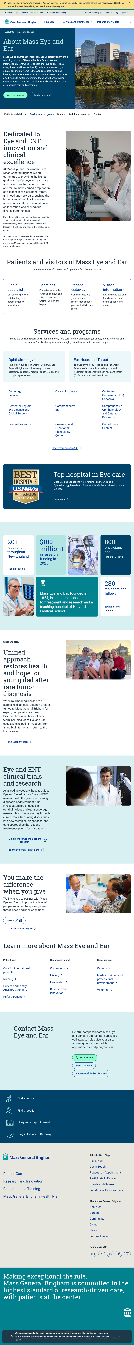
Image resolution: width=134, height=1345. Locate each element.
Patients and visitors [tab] (15, 114)
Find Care (49, 22)
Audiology (15, 393)
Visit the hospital (15, 95)
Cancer (65, 391)
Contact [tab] (98, 114)
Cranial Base (110, 426)
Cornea (19, 424)
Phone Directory (84, 1065)
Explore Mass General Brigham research (25, 840)
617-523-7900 (86, 1057)
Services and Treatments (76, 22)
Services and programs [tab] (42, 114)
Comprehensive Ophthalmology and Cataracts (112, 411)
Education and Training (56, 12)
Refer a (12, 996)
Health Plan (10, 12)
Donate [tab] (61, 114)
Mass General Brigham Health (31, 1196)
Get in (98, 1166)
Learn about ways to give (20, 928)
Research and (23, 1181)
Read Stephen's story (17, 741)
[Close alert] (129, 3)
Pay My (96, 1160)
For (99, 1236)
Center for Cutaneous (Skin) (113, 395)
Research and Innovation (32, 12)
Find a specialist (42, 95)
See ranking (60, 499)
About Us (9, 32)
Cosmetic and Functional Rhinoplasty (64, 430)
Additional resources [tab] (79, 114)
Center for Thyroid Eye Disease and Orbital (20, 409)
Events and (102, 1184)
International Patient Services (91, 1073)
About (95, 1207)
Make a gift (12, 920)
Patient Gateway (92, 12)
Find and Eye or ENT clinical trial (23, 849)
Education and (21, 1189)
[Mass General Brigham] (22, 21)
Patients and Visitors (108, 22)
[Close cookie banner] (119, 1336)
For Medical (106, 1190)
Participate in (104, 1178)
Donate (109, 12)
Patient (13, 1174)
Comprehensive (65, 407)
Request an (105, 1172)
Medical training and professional (110, 979)
